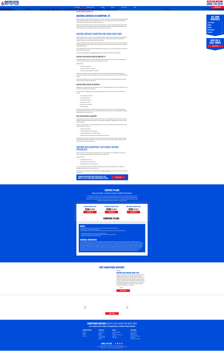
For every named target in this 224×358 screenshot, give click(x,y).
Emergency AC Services (117, 334)
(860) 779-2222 (215, 4)
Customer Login (217, 7)
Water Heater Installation (135, 338)
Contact (219, 1)
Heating (209, 25)
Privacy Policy (103, 347)
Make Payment (211, 1)
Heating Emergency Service (116, 333)
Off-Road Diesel (102, 336)
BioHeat (100, 333)
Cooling (209, 27)
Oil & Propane (101, 332)
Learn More (89, 212)
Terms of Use (109, 347)
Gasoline (100, 338)
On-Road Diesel (102, 337)
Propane (100, 334)
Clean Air (209, 32)
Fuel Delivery (210, 22)
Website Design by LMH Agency (118, 347)
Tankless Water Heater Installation (135, 337)
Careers (84, 333)
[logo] (10, 3)
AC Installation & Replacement (133, 333)
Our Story (84, 336)
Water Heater (210, 30)
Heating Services (133, 334)
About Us (84, 332)
